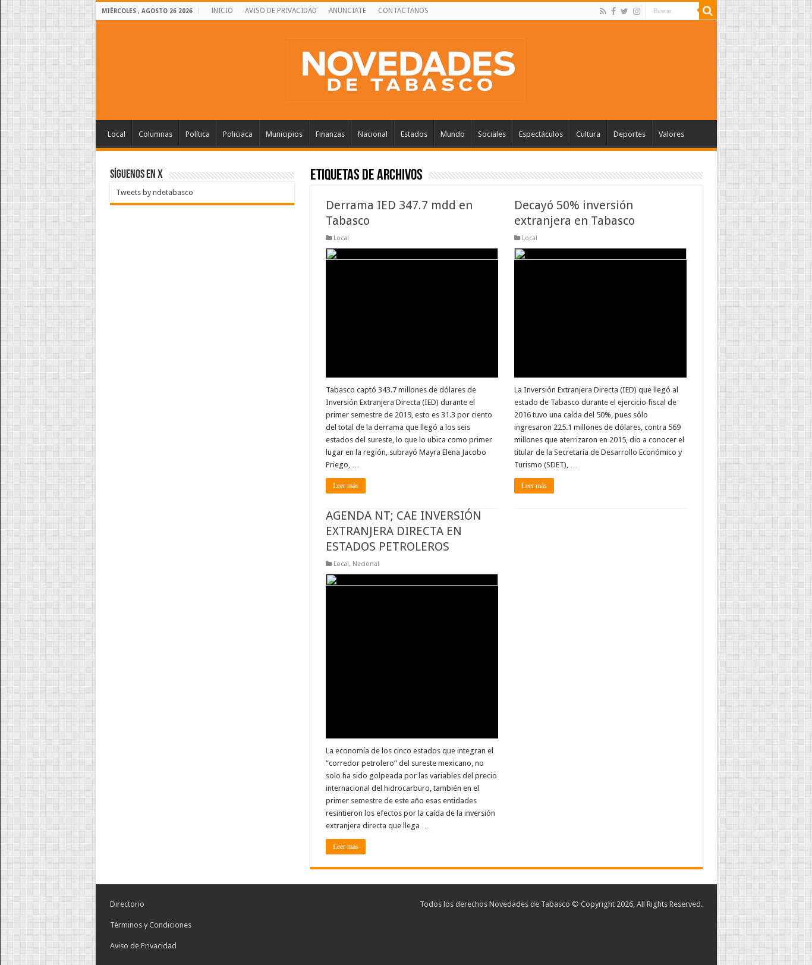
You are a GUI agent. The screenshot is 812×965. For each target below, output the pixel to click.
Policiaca (238, 134)
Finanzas (330, 134)
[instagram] (636, 11)
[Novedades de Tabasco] (406, 68)
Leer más (345, 486)
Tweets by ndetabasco (154, 192)
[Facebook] (613, 11)
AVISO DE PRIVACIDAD (281, 11)
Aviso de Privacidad (143, 945)
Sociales (492, 134)
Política (197, 134)
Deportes (629, 134)
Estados (414, 134)
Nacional (373, 134)
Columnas (155, 134)
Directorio (127, 904)
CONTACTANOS (403, 11)
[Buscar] (708, 11)
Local (116, 134)
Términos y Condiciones (150, 924)
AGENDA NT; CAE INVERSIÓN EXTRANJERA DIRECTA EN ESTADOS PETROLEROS (403, 531)
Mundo (452, 134)
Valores (671, 134)
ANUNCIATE (347, 11)
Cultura (588, 134)
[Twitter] (624, 11)
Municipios (284, 134)
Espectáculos (541, 134)
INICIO (222, 11)
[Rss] (603, 11)
